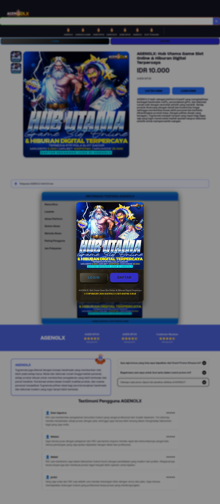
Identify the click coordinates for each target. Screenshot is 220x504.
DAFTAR (124, 277)
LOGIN (94, 277)
